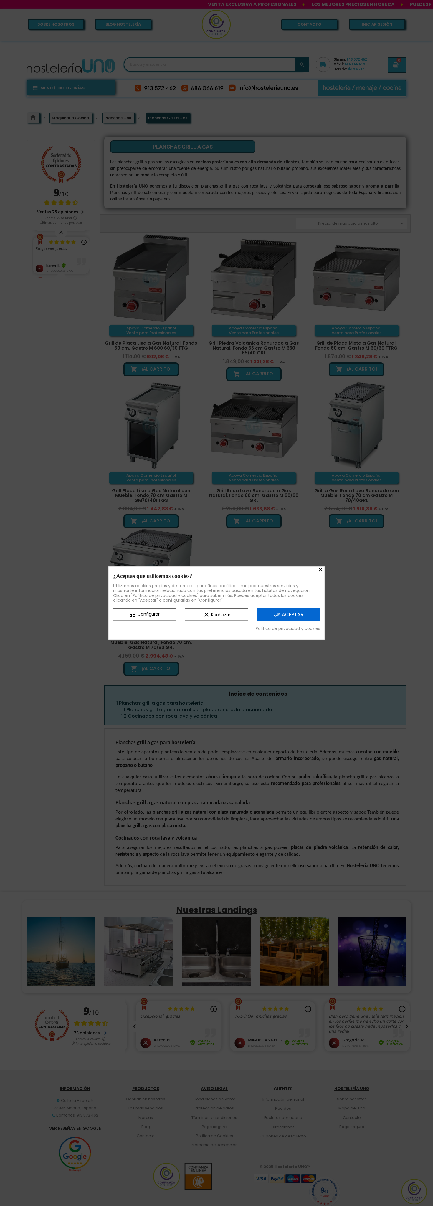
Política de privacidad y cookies (288, 628)
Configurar (144, 614)
